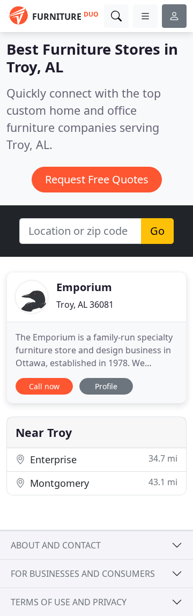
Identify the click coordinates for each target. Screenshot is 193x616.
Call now (44, 386)
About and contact (56, 545)
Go (157, 231)
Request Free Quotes (97, 179)
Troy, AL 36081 (85, 304)
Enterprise (102, 459)
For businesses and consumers (83, 574)
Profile (106, 386)
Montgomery (102, 482)
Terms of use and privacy (69, 602)
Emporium (84, 287)
